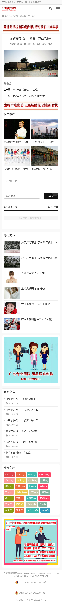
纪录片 (32, 480)
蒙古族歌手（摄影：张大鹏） (18, 142)
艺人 (8, 492)
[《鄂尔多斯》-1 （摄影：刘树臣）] (44, 129)
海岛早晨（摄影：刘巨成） (26, 89)
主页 (6, 16)
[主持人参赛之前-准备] (12, 293)
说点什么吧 (11, 181)
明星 (44, 480)
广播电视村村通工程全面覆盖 (37, 319)
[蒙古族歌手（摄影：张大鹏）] (17, 129)
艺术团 (31, 504)
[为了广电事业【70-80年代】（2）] (12, 262)
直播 (45, 510)
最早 (56, 207)
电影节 (44, 475)
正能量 (44, 498)
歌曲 (8, 498)
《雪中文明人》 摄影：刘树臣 (21, 399)
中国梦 (31, 498)
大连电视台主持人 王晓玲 (35, 304)
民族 (34, 492)
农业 (20, 480)
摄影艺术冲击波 (27, 16)
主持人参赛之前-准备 (33, 288)
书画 (8, 504)
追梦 (19, 498)
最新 (50, 207)
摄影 (8, 486)
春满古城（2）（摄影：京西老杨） (29, 95)
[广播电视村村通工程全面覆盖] (12, 324)
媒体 (31, 475)
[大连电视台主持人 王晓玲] (12, 308)
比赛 (32, 486)
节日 (9, 480)
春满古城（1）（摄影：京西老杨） (23, 442)
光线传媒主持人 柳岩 (33, 273)
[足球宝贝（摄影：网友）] (17, 156)
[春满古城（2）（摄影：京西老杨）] (44, 156)
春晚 (8, 510)
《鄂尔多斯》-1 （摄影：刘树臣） (23, 420)
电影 (19, 504)
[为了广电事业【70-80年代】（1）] (12, 247)
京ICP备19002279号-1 (36, 600)
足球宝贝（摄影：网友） (17, 169)
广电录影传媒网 (17, 9)
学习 (45, 492)
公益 (20, 475)
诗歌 (43, 486)
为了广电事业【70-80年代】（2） (39, 258)
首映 (19, 510)
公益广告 (21, 492)
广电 (9, 475)
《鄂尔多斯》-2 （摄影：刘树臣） (23, 409)
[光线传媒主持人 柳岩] (12, 277)
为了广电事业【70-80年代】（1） (39, 242)
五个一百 (32, 510)
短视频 (20, 486)
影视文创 (14, 16)
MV (43, 504)
